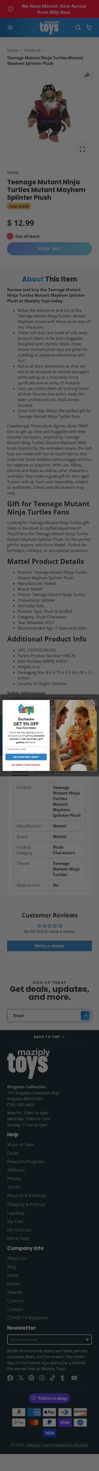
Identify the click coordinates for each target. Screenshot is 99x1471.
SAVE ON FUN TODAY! (26, 757)
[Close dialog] (93, 703)
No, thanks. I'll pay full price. (26, 765)
